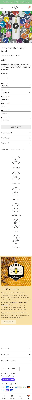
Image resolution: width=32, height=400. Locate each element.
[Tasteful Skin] (15, 8)
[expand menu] (2, 8)
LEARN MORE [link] (8, 322)
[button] (29, 8)
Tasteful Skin (11, 373)
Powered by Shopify (7, 376)
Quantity (4, 73)
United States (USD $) (10, 369)
